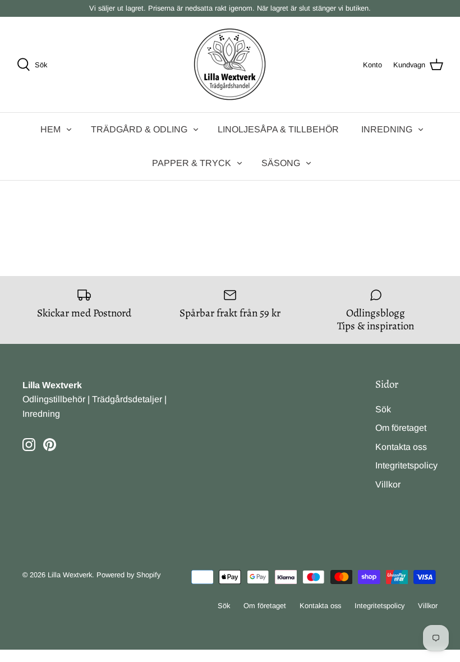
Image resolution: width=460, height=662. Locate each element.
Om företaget (400, 428)
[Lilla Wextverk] (230, 64)
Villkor (388, 484)
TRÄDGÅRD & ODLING (139, 129)
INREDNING (386, 129)
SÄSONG (280, 163)
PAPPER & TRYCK (191, 163)
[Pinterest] (49, 444)
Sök (383, 409)
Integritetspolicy (406, 465)
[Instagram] (28, 444)
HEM (50, 129)
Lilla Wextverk (70, 575)
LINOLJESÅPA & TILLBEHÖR (278, 129)
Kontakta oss (401, 447)
